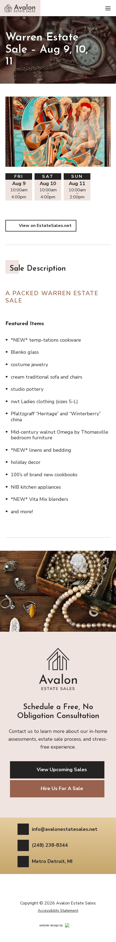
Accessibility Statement (58, 910)
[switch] (108, 8)
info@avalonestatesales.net (64, 829)
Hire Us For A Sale (62, 788)
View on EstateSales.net (45, 226)
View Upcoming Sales (62, 769)
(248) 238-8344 (50, 845)
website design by (56, 926)
